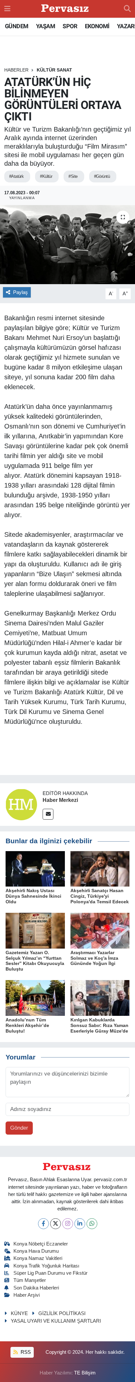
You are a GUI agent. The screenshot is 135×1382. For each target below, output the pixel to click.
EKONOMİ (97, 26)
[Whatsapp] (92, 1223)
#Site (72, 176)
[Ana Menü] (7, 9)
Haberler (16, 70)
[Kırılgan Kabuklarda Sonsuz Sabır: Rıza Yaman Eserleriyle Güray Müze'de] (100, 998)
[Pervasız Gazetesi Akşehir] (65, 9)
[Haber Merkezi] (21, 804)
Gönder (19, 1128)
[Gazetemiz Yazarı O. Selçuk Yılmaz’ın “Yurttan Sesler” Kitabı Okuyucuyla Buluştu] (35, 930)
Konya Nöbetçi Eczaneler (40, 1243)
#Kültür (46, 176)
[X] (55, 1223)
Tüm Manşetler (29, 1280)
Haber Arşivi (26, 1295)
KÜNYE (19, 1313)
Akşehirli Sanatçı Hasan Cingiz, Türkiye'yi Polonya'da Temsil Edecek (99, 896)
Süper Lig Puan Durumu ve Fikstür (50, 1273)
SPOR (70, 26)
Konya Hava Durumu (36, 1251)
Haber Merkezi (60, 800)
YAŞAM (45, 26)
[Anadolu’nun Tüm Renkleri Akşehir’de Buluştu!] (35, 998)
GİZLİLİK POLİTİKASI (62, 1313)
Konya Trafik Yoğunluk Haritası (46, 1265)
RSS (25, 1352)
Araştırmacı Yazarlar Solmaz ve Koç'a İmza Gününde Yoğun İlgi (94, 958)
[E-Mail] (48, 814)
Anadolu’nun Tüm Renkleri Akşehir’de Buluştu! (27, 1025)
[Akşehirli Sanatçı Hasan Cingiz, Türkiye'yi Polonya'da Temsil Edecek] (100, 868)
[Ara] (127, 9)
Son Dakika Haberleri (36, 1287)
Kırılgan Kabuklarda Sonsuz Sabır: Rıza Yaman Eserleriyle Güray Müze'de (99, 1025)
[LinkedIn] (79, 1223)
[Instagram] (67, 1223)
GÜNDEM (16, 26)
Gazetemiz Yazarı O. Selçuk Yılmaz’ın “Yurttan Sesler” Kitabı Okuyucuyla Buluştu (35, 961)
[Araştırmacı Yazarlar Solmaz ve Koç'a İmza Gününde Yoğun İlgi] (100, 930)
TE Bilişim (85, 1372)
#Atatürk (16, 176)
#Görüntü (102, 176)
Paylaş (20, 292)
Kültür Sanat (54, 70)
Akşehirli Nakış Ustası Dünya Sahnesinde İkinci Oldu (33, 896)
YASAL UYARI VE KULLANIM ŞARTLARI (56, 1321)
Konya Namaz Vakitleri (37, 1258)
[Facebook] (43, 1223)
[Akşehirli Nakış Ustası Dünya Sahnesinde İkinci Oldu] (35, 868)
